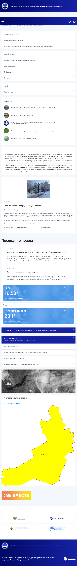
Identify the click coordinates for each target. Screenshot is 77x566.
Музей (6, 86)
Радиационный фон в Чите (19, 339)
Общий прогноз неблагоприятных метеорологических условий (25, 352)
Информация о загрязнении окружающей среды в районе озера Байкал (28, 46)
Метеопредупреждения (11, 403)
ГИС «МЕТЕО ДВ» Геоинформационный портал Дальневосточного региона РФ (30, 330)
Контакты (7, 78)
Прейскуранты (9, 72)
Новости (8, 101)
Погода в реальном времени (13, 40)
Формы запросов (10, 66)
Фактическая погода (11, 34)
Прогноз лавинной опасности (14, 358)
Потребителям (9, 54)
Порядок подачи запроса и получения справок (20, 60)
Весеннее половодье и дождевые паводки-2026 (21, 364)
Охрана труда (8, 92)
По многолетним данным (12, 346)
